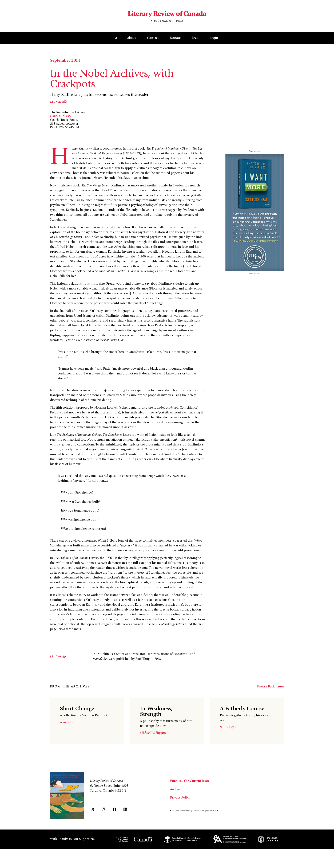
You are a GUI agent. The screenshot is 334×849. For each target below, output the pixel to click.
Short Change (77, 709)
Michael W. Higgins (153, 733)
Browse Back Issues (270, 686)
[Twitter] (93, 809)
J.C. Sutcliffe (58, 102)
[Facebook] (114, 809)
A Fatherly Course (242, 709)
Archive (175, 789)
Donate (175, 38)
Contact (153, 38)
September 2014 (65, 61)
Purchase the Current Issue (189, 781)
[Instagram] (103, 809)
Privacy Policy (180, 797)
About (131, 38)
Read (195, 38)
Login (214, 38)
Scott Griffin (228, 727)
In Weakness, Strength (156, 711)
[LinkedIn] (125, 809)
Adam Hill (66, 722)
